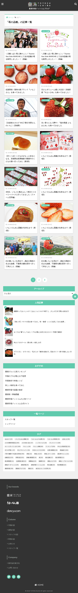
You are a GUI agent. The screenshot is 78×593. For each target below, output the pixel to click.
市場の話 (11, 525)
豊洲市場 (9, 468)
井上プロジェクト (23, 450)
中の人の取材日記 (64, 446)
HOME (40, 585)
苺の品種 (51, 465)
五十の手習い (10, 450)
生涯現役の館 (21, 461)
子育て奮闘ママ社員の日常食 (14, 454)
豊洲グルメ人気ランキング (15, 372)
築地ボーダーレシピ (11, 465)
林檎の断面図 (31, 457)
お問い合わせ (13, 568)
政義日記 (9, 457)
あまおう (8, 439)
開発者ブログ (21, 468)
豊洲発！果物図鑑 (12, 394)
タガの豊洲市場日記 (12, 443)
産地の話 (11, 530)
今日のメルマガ (38, 450)
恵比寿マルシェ (63, 454)
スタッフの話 (10, 31)
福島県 (42, 461)
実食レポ (38, 454)
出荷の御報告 (52, 450)
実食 (29, 454)
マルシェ (26, 446)
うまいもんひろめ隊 (38, 439)
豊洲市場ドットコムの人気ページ (18, 399)
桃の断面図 (9, 461)
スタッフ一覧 (10, 419)
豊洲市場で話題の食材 (13, 390)
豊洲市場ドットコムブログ (39, 9)
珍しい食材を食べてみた (14, 385)
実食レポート (49, 454)
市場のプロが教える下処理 (15, 376)
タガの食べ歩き (27, 443)
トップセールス (41, 443)
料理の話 (20, 457)
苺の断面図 (61, 465)
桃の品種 (49, 457)
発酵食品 (32, 461)
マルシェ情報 (38, 446)
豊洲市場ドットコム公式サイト (17, 404)
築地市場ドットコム (38, 465)
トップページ (10, 424)
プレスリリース (54, 443)
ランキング (50, 446)
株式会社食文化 (14, 563)
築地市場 (25, 465)
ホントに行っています (12, 446)
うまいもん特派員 (53, 439)
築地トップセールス (65, 461)
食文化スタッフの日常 (43, 468)
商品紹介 (64, 450)
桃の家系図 (59, 457)
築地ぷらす (52, 461)
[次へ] (45, 280)
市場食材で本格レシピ (13, 381)
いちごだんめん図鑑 (22, 439)
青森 (30, 468)
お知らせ (66, 439)
